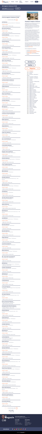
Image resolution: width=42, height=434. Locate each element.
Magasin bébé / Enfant (32, 86)
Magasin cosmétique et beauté (34, 92)
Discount (30, 79)
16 (13, 411)
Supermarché (31, 113)
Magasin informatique (32, 101)
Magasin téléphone (32, 106)
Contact (26, 421)
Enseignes (16, 422)
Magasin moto (31, 105)
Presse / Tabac (31, 109)
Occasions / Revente (32, 107)
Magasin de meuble (32, 94)
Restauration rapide (32, 112)
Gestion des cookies (28, 424)
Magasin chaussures (32, 90)
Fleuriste (30, 80)
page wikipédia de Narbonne (31, 52)
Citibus (31, 53)
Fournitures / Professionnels (33, 81)
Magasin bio (31, 88)
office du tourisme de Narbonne (35, 51)
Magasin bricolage (32, 89)
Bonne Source (31, 46)
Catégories (26, 1)
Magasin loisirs (31, 103)
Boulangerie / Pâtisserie (33, 76)
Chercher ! (17, 8)
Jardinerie (30, 82)
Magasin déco (31, 99)
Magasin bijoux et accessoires (34, 87)
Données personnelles (28, 423)
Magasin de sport (31, 96)
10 (10, 411)
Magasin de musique (32, 95)
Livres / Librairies (31, 83)
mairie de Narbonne (33, 50)
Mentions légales (27, 422)
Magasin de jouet (31, 93)
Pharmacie (30, 108)
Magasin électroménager (33, 100)
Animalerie (30, 72)
